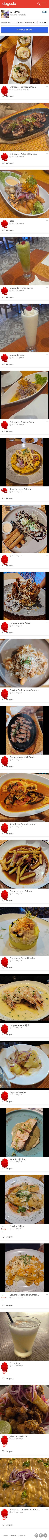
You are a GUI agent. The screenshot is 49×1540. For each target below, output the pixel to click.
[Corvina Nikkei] (24, 1199)
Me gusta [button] (9, 96)
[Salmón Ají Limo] (24, 1132)
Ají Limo (15, 11)
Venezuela (13, 1536)
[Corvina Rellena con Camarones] (24, 663)
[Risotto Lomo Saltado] (24, 462)
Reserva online (24, 29)
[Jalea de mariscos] (24, 1409)
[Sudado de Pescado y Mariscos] (24, 797)
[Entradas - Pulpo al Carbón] (24, 127)
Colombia (5, 1536)
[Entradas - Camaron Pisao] (24, 60)
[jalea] (24, 194)
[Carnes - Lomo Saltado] (24, 864)
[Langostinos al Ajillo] (24, 998)
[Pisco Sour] (24, 1336)
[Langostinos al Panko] (24, 596)
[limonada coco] (24, 328)
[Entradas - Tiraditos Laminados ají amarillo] (24, 1482)
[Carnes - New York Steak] (24, 730)
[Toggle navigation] (44, 4)
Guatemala (21, 1536)
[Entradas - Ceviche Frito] (24, 395)
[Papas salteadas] (24, 1065)
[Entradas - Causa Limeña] (24, 931)
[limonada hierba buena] (24, 261)
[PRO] (4, 89)
